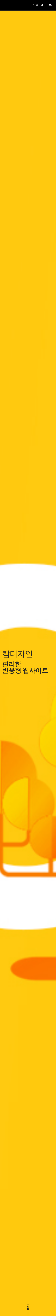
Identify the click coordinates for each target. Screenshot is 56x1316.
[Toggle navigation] (50, 5)
